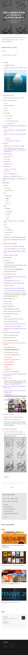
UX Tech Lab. (12, 646)
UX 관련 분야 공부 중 (8, 507)
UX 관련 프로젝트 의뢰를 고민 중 (11, 513)
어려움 (16, 498)
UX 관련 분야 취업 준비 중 (9, 509)
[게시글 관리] (7, 487)
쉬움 (12, 498)
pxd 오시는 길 (11, 645)
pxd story (5, 617)
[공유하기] (5, 487)
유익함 (12, 501)
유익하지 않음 (14, 501)
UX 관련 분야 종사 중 (8, 511)
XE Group (5, 646)
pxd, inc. (5, 645)
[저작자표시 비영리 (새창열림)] (15, 487)
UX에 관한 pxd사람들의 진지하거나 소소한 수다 (11, 619)
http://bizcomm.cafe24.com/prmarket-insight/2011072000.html (15, 424)
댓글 (3, 612)
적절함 (14, 498)
